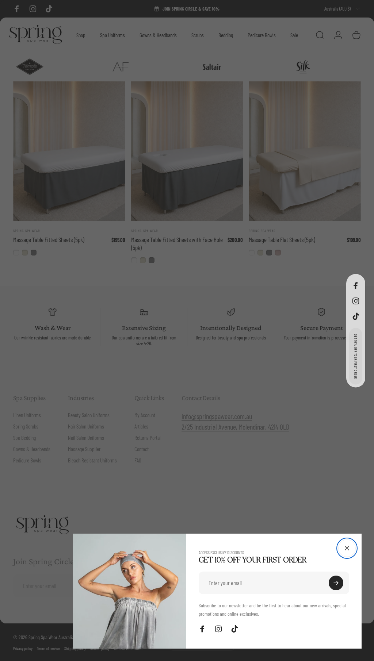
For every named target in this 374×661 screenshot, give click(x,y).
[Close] (347, 548)
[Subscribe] (336, 583)
